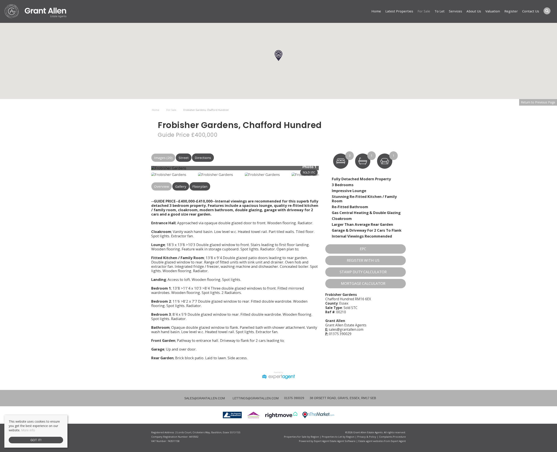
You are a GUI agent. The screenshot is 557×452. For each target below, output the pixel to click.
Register (511, 11)
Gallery (180, 186)
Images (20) (163, 157)
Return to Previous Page (538, 102)
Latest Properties (399, 11)
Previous (144, 169)
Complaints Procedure (392, 436)
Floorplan (199, 186)
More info (28, 430)
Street (184, 157)
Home (376, 11)
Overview (161, 186)
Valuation (492, 11)
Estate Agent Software (343, 441)
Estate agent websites (370, 441)
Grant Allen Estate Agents (345, 325)
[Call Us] (283, 398)
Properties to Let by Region (338, 436)
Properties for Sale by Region (301, 436)
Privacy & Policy (366, 436)
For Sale (424, 11)
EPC (363, 248)
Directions (203, 157)
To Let (440, 11)
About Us (473, 11)
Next (327, 169)
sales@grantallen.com (346, 329)
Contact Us (530, 11)
